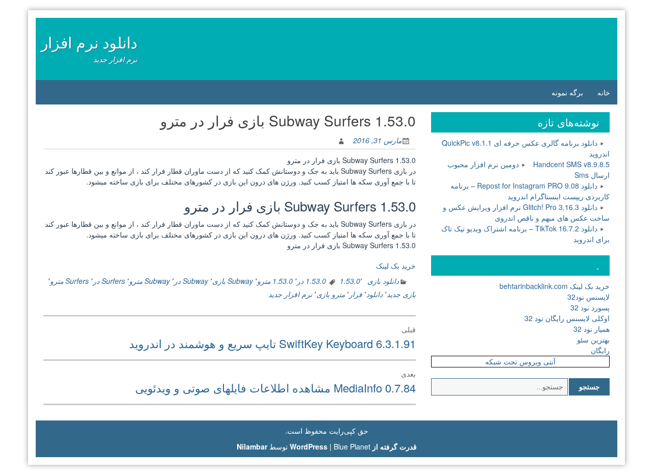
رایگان (600, 350)
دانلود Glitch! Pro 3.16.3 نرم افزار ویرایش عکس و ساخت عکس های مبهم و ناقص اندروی (526, 212)
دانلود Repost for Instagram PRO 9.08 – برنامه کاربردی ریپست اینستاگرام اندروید (530, 190)
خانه (603, 92)
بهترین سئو (593, 339)
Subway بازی (232, 281)
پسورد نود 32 (590, 307)
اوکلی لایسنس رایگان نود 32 (567, 318)
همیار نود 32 (591, 329)
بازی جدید (401, 294)
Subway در (191, 281)
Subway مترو (149, 281)
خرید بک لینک (396, 265)
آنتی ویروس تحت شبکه (520, 361)
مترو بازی (330, 294)
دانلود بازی (383, 281)
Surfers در (109, 281)
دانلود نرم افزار (89, 42)
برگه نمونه (567, 92)
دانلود (374, 294)
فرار (355, 294)
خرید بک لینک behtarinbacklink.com (554, 286)
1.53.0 (350, 281)
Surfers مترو (69, 281)
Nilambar (252, 446)
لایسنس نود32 (588, 297)
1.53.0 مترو (275, 281)
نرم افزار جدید (290, 294)
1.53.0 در (311, 281)
